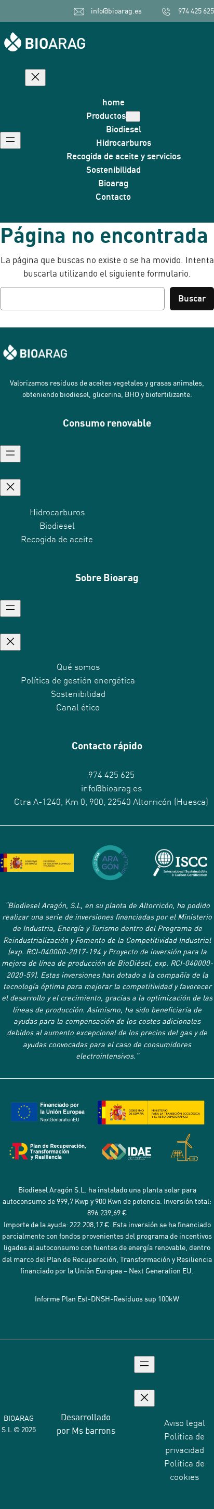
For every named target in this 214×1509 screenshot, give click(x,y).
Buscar (192, 298)
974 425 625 (196, 11)
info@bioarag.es (116, 11)
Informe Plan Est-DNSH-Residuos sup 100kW (107, 1299)
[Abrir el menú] (10, 140)
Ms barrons (93, 1430)
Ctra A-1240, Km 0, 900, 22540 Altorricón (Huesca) (111, 802)
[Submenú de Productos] (133, 116)
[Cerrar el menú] (35, 77)
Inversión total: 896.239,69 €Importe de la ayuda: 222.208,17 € (108, 1213)
